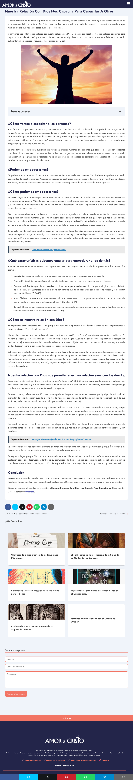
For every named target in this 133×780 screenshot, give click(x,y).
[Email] (51, 507)
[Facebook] (8, 507)
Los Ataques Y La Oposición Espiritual (111, 513)
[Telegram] (44, 507)
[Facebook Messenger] (15, 507)
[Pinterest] (29, 507)
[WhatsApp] (37, 507)
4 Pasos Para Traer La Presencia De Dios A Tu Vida (27, 513)
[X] (22, 507)
